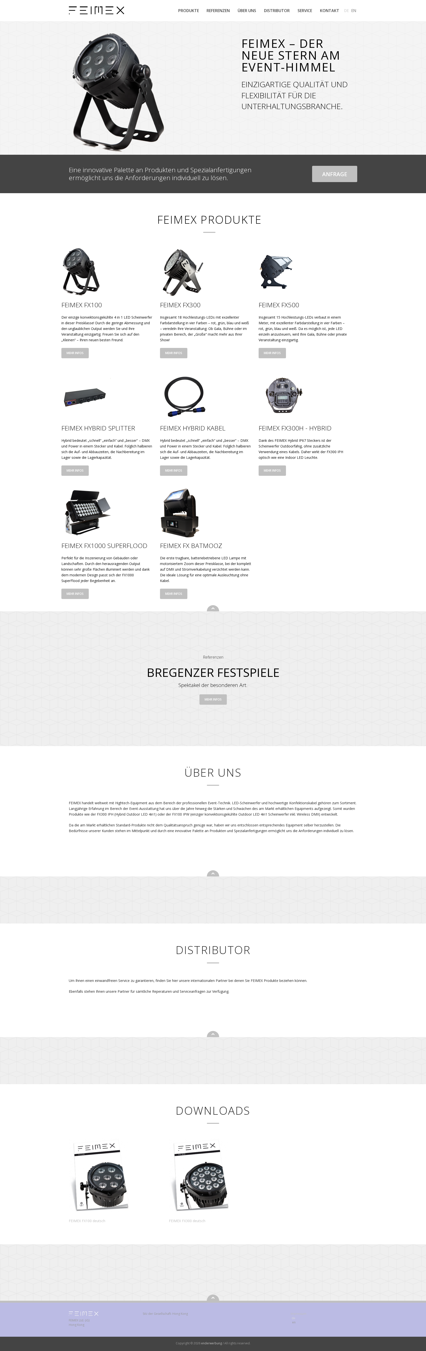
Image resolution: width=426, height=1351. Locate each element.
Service (305, 10)
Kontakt (329, 10)
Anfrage (334, 174)
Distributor (277, 10)
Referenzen (218, 10)
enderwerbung (212, 1343)
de (346, 10)
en (353, 10)
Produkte (188, 10)
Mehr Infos (75, 353)
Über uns (247, 10)
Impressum (298, 1314)
